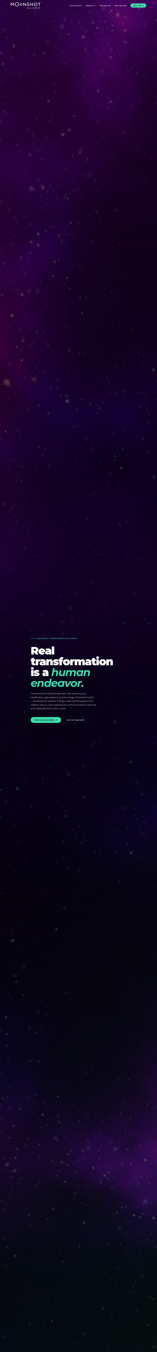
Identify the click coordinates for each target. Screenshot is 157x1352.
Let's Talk (137, 5)
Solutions (90, 6)
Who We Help (120, 6)
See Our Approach (76, 720)
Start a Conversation (44, 720)
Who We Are (105, 6)
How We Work (75, 6)
